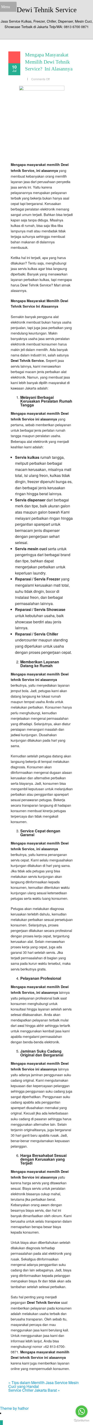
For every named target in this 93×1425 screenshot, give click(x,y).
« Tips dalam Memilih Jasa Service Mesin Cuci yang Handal (43, 1384)
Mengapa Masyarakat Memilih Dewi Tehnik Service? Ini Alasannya (48, 62)
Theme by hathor (14, 1408)
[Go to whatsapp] (82, 1411)
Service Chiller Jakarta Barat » (34, 1390)
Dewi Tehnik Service (47, 10)
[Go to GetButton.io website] (81, 1420)
